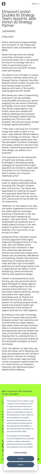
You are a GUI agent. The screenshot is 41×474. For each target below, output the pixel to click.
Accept (20, 458)
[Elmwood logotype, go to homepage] (3, 4)
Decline (20, 465)
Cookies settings (20, 452)
